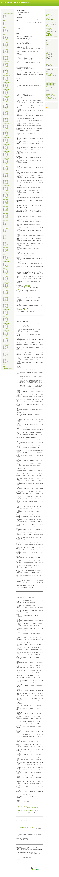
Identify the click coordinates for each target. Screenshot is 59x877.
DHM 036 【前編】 (6, 80)
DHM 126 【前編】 (6, 265)
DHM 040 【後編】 (6, 91)
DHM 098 (4, 225)
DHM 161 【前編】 (6, 344)
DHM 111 (4, 242)
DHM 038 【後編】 (6, 86)
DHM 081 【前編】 (6, 186)
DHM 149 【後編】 (6, 318)
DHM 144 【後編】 (6, 307)
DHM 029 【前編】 (6, 63)
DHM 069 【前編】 (6, 158)
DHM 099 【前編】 (6, 227)
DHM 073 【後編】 (6, 168)
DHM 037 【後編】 (6, 84)
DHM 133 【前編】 (6, 280)
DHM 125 (4, 264)
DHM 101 (4, 230)
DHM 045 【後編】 (6, 103)
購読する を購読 (46, 107)
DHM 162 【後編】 (6, 347)
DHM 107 (4, 237)
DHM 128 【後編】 (6, 269)
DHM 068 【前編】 (6, 155)
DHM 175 (4, 365)
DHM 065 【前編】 (6, 148)
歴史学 (48, 33)
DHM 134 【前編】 (6, 283)
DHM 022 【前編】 (6, 46)
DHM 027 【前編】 (6, 58)
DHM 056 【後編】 (6, 128)
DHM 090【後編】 (6, 211)
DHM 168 (4, 356)
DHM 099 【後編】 (6, 228)
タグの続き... (55, 36)
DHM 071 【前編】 (6, 162)
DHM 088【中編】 (6, 202)
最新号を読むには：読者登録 (8, 12)
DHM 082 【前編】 (6, 188)
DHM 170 (4, 359)
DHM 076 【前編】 (6, 174)
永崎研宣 (52, 33)
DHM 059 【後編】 (6, 135)
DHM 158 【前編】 (6, 338)
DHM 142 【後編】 (6, 303)
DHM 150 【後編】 (6, 320)
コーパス (53, 17)
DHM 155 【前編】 (6, 332)
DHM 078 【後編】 (6, 180)
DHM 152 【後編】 (6, 326)
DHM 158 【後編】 (6, 339)
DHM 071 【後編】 (6, 163)
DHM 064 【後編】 (6, 147)
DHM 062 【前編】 (6, 141)
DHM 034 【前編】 (6, 76)
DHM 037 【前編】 (6, 83)
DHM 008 (4, 24)
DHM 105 (4, 235)
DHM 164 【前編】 (6, 349)
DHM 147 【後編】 (6, 314)
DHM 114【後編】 (6, 248)
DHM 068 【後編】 (6, 156)
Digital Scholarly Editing (50, 12)
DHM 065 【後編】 (6, 149)
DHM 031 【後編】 (6, 69)
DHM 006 (4, 22)
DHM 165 (4, 352)
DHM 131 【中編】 (6, 275)
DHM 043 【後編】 (6, 98)
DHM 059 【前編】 (6, 134)
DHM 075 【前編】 (6, 172)
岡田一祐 (53, 31)
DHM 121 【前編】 (6, 257)
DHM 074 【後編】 (6, 170)
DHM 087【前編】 (6, 200)
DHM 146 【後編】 (6, 312)
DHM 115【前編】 (6, 249)
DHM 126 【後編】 (6, 266)
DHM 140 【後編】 (6, 298)
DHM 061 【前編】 (6, 139)
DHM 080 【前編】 (6, 183)
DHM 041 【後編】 (6, 93)
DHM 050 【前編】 (6, 113)
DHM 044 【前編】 (6, 99)
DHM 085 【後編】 (6, 196)
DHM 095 (4, 222)
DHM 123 (4, 262)
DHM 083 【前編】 (6, 190)
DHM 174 (4, 363)
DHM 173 (4, 362)
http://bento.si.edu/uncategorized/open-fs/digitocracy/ (34, 269)
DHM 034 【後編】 (6, 77)
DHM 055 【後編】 (6, 126)
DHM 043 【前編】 (6, 97)
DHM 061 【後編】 (6, 140)
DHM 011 (4, 28)
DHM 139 (4, 296)
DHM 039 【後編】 (6, 88)
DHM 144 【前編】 (6, 306)
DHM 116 (4, 251)
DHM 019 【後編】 (6, 41)
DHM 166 (4, 353)
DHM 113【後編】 (6, 245)
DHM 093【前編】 (6, 218)
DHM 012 (4, 29)
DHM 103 (4, 232)
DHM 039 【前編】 (6, 87)
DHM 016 (4, 35)
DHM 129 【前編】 (6, 271)
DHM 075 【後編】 (6, 173)
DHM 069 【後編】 (6, 159)
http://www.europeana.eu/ (26, 285)
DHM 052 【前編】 (6, 118)
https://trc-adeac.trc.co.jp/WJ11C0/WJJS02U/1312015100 (28, 810)
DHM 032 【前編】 (6, 70)
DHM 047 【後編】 (6, 107)
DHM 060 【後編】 (6, 138)
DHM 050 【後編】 (6, 114)
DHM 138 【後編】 (6, 294)
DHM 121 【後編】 (6, 258)
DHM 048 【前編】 (6, 108)
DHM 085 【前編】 (6, 195)
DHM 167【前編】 (6, 354)
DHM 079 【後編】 (6, 182)
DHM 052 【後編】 (6, 119)
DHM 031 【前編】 (6, 67)
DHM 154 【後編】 (6, 331)
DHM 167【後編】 (6, 355)
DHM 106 (4, 236)
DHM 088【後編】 (6, 204)
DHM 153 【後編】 (6, 328)
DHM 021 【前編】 (6, 44)
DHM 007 (4, 23)
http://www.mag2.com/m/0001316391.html (26, 827)
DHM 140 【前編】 (6, 297)
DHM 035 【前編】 (6, 78)
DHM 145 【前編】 (6, 308)
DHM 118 (4, 253)
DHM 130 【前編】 (6, 272)
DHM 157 (4, 337)
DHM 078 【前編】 (6, 179)
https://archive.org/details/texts (23, 805)
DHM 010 (4, 26)
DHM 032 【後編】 (6, 71)
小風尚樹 (48, 31)
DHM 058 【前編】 (6, 132)
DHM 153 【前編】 (6, 327)
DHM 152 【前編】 (6, 325)
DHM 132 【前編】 (6, 278)
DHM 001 (4, 16)
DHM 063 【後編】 (6, 145)
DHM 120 (4, 256)
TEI (51, 14)
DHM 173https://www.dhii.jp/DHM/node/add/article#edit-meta (51, 47)
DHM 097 (4, 224)
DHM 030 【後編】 (6, 66)
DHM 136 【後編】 (6, 290)
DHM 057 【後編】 (6, 131)
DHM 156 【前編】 (6, 334)
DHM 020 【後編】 (6, 43)
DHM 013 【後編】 (6, 31)
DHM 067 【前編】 (6, 153)
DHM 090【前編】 (6, 210)
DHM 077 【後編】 (6, 177)
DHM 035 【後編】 (6, 79)
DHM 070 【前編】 (6, 160)
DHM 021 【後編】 (6, 45)
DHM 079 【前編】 (6, 181)
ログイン (47, 1)
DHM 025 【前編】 (6, 53)
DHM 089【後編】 (6, 208)
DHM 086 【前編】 (6, 197)
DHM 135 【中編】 (6, 285)
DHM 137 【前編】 (6, 291)
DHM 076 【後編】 (6, 175)
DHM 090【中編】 (6, 209)
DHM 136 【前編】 (6, 289)
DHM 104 (4, 234)
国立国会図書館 (49, 28)
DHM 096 (4, 223)
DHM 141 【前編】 (6, 299)
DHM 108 (4, 238)
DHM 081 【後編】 (6, 187)
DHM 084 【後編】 (6, 194)
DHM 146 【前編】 (6, 311)
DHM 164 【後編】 (6, 351)
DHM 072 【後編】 (6, 166)
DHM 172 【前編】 (6, 361)
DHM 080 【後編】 (6, 184)
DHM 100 (4, 229)
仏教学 (47, 26)
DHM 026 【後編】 (6, 57)
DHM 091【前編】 (6, 214)
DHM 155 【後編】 (6, 333)
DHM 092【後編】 (6, 217)
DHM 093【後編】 (6, 220)
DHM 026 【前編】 (6, 56)
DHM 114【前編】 (6, 246)
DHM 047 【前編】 (6, 106)
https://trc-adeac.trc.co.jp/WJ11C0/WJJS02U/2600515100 (28, 807)
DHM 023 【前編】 (6, 49)
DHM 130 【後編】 (6, 273)
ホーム (2, 7)
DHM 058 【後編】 (6, 133)
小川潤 (51, 29)
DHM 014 (4, 32)
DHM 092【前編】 (6, 216)
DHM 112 (4, 243)
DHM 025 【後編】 (6, 55)
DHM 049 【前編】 (6, 111)
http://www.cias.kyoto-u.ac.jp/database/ (24, 289)
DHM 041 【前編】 (6, 92)
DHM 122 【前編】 (6, 259)
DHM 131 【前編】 (6, 276)
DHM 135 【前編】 (6, 286)
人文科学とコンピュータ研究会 (51, 25)
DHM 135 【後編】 (6, 287)
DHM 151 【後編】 (6, 322)
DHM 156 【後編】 (6, 335)
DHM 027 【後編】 (6, 59)
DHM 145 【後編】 (6, 310)
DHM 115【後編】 (6, 250)
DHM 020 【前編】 (6, 42)
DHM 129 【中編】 (6, 270)
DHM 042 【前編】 (6, 94)
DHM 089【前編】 (6, 207)
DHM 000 (4, 15)
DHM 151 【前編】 (6, 321)
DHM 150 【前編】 (6, 319)
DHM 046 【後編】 (6, 105)
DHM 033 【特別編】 (6, 74)
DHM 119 (4, 255)
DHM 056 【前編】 (6, 127)
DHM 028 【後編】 (6, 62)
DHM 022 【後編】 (6, 48)
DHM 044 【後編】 (6, 100)
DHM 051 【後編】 (6, 117)
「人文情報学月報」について (8, 14)
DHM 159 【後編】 (6, 341)
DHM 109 (4, 239)
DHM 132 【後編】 (6, 279)
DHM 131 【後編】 (6, 277)
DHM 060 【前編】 (6, 136)
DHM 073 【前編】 (6, 167)
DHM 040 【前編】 (6, 90)
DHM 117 (4, 252)
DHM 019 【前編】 (6, 39)
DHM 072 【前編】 (6, 165)
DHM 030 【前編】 (6, 65)
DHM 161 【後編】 (6, 345)
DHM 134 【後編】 (6, 284)
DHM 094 (4, 221)
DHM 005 (4, 21)
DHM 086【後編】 (6, 198)
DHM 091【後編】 (6, 215)
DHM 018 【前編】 (6, 37)
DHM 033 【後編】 (6, 73)
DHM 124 (4, 263)
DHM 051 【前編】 (6, 115)
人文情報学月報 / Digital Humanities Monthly (15, 2)
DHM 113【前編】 (6, 244)
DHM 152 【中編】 (6, 324)
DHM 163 (4, 348)
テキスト (47, 18)
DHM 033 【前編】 (6, 72)
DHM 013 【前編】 (6, 30)
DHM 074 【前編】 (6, 169)
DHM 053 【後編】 (6, 121)
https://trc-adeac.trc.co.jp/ (22, 803)
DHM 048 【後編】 (6, 110)
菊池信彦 (49, 35)
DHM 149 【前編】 (6, 317)
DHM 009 (4, 25)
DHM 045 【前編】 (6, 101)
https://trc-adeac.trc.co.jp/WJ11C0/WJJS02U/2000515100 (28, 809)
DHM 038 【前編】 (6, 85)
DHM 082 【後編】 (6, 189)
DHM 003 (4, 18)
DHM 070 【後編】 (6, 161)
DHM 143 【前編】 (6, 304)
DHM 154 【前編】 (6, 330)
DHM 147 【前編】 (6, 313)
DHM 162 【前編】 (6, 346)
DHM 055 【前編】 (6, 125)
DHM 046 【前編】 (6, 104)
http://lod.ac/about (27, 286)
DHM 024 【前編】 (6, 51)
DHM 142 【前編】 (6, 301)
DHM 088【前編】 (6, 203)
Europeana (47, 14)
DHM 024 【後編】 (6, 52)
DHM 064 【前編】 (6, 146)
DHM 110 (4, 241)
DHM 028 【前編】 (6, 60)
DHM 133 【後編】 (6, 282)
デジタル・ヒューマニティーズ (51, 23)
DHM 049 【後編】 (6, 112)
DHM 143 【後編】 (6, 305)
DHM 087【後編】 (6, 201)
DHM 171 (4, 360)
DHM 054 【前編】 (6, 122)
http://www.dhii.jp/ (23, 854)
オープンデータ (49, 17)
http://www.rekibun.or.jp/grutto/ (23, 291)
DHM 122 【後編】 (6, 260)
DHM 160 (4, 342)
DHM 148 (4, 315)
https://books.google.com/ (22, 806)
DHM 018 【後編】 (6, 38)
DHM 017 (4, 36)
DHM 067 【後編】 (6, 154)
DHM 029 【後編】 (6, 64)
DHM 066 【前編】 (6, 150)
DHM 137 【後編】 (6, 292)
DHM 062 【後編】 (6, 142)
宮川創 (48, 29)
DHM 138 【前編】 (6, 293)
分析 (51, 26)
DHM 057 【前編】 (6, 129)
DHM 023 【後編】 (6, 50)
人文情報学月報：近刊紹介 (7, 368)
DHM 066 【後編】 (6, 152)
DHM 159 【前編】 (6, 340)
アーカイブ (49, 16)
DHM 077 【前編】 (6, 176)
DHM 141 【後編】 (6, 300)
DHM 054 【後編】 (6, 124)
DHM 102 (4, 231)
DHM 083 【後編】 (6, 191)
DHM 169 (4, 358)
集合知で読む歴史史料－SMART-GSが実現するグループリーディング (51, 95)
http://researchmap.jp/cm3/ (20, 309)
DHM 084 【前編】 (6, 193)
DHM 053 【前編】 (6, 120)
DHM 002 (4, 17)
